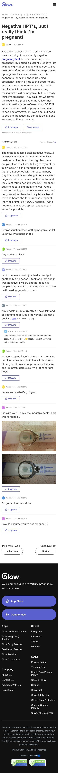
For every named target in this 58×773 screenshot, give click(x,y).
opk (14, 318)
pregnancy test (11, 59)
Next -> (45, 551)
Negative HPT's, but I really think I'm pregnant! (25, 17)
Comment (34, 127)
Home (5, 14)
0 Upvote (12, 489)
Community (16, 14)
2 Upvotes (13, 127)
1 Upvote (12, 261)
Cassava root (48, 545)
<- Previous (12, 551)
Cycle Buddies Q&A (35, 14)
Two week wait (11, 545)
